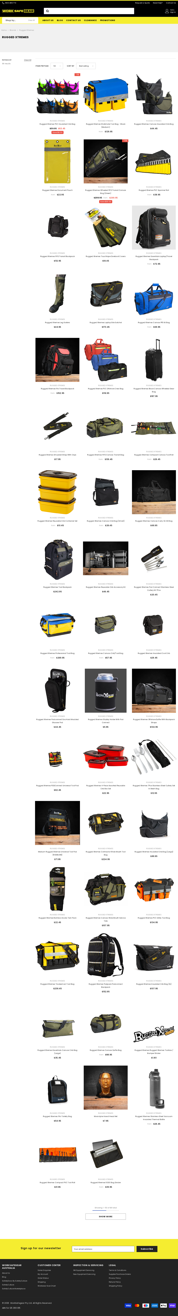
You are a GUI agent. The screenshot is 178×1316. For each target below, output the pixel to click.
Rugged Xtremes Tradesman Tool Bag (57, 984)
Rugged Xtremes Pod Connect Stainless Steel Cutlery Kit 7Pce (154, 588)
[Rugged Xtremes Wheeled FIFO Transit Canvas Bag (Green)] (105, 161)
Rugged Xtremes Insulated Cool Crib (154, 653)
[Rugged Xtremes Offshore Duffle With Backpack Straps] (154, 691)
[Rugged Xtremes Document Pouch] (57, 161)
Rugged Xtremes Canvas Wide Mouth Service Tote (106, 919)
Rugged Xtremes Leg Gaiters (57, 322)
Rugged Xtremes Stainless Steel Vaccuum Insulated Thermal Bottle (153, 1118)
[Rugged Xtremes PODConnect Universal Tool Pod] (57, 757)
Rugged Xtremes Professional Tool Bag (57, 653)
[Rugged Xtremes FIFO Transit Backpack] (57, 228)
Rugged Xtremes (26, 30)
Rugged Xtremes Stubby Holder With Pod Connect (105, 721)
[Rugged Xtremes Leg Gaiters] (57, 294)
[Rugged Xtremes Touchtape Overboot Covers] (105, 228)
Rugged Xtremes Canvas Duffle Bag (106, 1050)
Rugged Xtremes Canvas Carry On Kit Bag (153, 521)
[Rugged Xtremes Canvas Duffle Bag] (105, 1021)
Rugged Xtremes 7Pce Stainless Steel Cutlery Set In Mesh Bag (154, 787)
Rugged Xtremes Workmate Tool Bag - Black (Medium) (105, 125)
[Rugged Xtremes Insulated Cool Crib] (154, 624)
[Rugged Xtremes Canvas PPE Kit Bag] (154, 294)
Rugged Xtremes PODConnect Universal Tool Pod (57, 785)
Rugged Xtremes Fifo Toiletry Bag (57, 1116)
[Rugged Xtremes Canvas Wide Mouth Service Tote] (105, 889)
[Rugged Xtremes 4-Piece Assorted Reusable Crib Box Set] (105, 757)
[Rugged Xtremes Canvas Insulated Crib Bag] (154, 95)
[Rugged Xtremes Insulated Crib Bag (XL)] (154, 955)
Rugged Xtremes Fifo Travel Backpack (57, 388)
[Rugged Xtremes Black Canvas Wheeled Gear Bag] (154, 360)
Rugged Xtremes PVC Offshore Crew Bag (105, 388)
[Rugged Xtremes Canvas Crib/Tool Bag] (105, 624)
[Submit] (47, 11)
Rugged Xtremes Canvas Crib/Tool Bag (105, 653)
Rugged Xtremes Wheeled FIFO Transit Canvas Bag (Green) (105, 191)
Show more (105, 1216)
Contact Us (171, 3)
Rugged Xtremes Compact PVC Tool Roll (57, 1182)
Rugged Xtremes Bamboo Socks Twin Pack (57, 918)
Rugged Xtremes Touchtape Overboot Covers (106, 256)
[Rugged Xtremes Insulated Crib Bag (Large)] (154, 823)
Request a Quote (142, 3)
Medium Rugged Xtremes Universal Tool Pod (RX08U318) (57, 853)
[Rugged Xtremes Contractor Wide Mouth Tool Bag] (105, 823)
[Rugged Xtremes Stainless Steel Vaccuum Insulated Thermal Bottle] (154, 1088)
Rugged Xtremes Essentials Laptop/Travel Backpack (154, 258)
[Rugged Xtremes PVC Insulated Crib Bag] (57, 95)
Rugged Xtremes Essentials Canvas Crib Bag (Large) (57, 1051)
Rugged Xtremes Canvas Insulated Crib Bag (154, 124)
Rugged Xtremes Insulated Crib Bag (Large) (154, 852)
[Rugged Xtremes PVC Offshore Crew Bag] (105, 360)
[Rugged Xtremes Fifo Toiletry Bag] (57, 1088)
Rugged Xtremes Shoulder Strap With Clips (57, 455)
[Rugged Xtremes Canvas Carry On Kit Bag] (154, 492)
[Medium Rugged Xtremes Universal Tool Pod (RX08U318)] (57, 823)
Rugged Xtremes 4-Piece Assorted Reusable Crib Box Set (105, 787)
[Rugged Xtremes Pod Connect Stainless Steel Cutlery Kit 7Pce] (154, 558)
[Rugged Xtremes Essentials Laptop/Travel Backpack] (154, 228)
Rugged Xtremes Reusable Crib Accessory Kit (105, 587)
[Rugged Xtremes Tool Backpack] (57, 558)
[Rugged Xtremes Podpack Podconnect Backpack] (105, 955)
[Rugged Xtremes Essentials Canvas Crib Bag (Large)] (57, 1021)
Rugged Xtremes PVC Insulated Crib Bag (57, 124)
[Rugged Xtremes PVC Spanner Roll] (154, 161)
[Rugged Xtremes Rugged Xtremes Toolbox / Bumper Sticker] (154, 1021)
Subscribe (147, 1249)
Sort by (70, 66)
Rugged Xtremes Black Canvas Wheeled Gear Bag (154, 390)
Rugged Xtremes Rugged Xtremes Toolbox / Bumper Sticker (154, 1051)
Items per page (42, 66)
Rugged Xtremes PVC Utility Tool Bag (154, 918)
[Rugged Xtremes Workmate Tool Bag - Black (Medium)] (105, 95)
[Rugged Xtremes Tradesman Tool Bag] (57, 955)
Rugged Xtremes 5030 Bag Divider (106, 1182)
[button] (57, 66)
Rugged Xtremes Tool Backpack (57, 587)
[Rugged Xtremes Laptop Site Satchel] (105, 294)
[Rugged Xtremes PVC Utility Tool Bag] (154, 889)
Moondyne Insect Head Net (106, 1116)
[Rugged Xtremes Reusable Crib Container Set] (57, 492)
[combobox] (89, 11)
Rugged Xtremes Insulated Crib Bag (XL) (154, 984)
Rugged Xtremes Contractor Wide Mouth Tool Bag (106, 853)
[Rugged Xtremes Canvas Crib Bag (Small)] (105, 492)
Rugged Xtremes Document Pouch (57, 190)
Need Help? (158, 3)
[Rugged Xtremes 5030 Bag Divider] (105, 1154)
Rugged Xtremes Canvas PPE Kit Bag (154, 322)
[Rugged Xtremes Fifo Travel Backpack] (57, 360)
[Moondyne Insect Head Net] (105, 1088)
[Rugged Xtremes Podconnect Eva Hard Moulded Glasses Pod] (57, 691)
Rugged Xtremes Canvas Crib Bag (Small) (105, 521)
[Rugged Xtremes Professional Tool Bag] (57, 624)
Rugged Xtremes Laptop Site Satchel (106, 322)
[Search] (89, 11)
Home (4, 30)
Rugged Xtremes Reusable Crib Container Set (57, 521)
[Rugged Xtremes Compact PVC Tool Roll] (57, 1154)
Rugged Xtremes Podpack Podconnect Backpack (106, 985)
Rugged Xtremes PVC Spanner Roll (154, 190)
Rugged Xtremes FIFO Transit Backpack (57, 256)
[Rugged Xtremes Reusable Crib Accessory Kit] (105, 558)
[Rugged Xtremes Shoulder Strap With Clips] (57, 426)
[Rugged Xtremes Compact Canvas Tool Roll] (154, 426)
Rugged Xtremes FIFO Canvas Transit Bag (105, 455)
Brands (13, 30)
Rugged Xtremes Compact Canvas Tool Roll (153, 455)
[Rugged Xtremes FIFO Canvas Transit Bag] (105, 426)
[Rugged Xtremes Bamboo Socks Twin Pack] (57, 889)
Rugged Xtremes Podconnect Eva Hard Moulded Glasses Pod (57, 721)
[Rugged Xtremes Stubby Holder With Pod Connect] (105, 691)
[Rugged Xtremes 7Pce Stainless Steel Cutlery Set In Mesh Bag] (154, 757)
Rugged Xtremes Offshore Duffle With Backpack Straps (154, 721)
